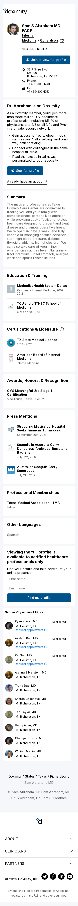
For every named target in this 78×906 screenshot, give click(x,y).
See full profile (29, 172)
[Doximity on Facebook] (53, 877)
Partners (14, 863)
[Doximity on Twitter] (44, 877)
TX (62, 40)
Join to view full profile (48, 60)
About (11, 839)
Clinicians (15, 851)
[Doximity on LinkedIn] (61, 877)
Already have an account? (27, 181)
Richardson (49, 40)
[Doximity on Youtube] (70, 877)
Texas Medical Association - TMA (33, 503)
